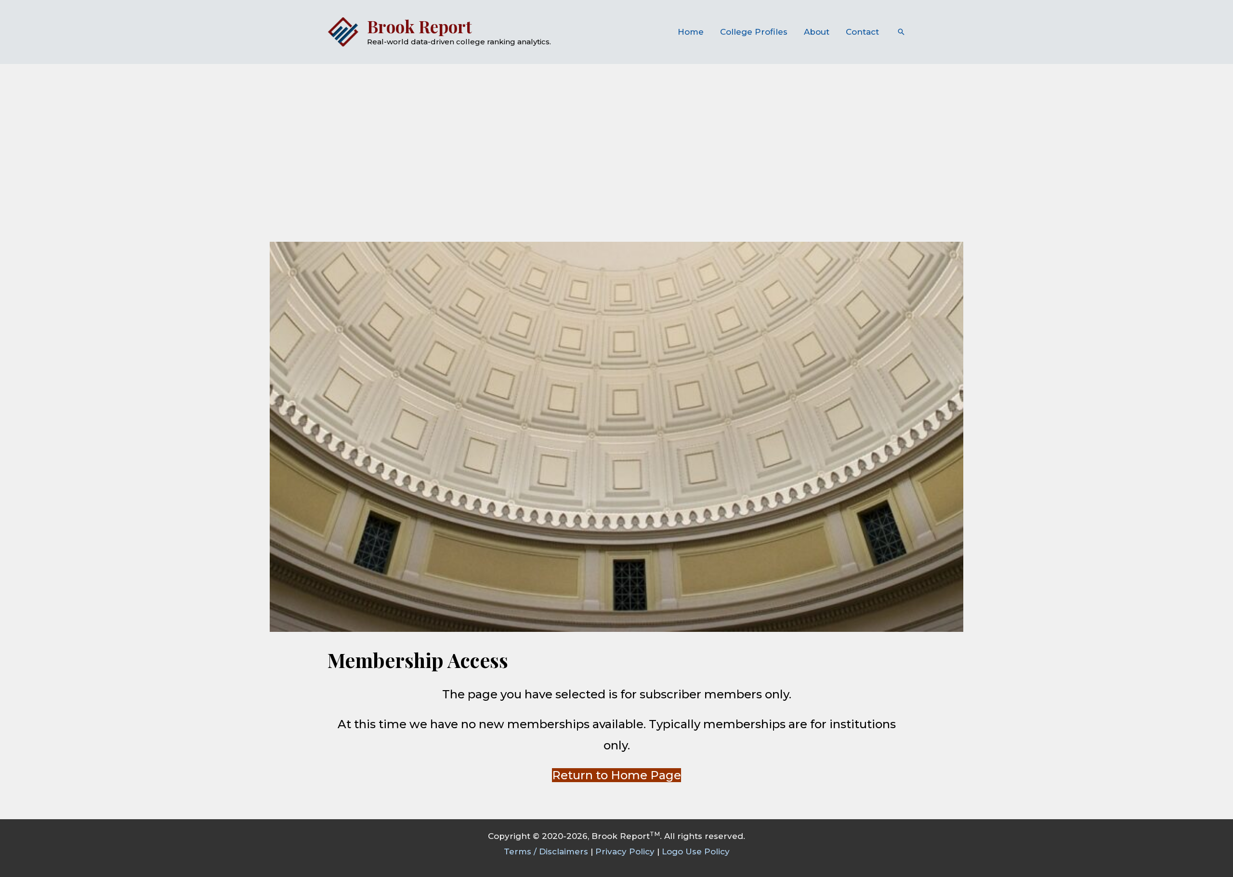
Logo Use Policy (696, 851)
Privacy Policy (625, 851)
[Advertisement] (616, 136)
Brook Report (419, 26)
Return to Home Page (616, 775)
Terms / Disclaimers (546, 851)
